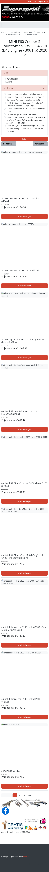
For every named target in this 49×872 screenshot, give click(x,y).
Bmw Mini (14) (12, 79)
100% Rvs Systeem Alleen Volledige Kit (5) (24, 94)
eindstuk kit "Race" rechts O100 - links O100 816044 (24, 485)
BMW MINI (28, 32)
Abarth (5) (10, 82)
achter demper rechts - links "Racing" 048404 (20, 200)
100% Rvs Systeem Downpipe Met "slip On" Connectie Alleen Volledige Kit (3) (24, 104)
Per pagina (39, 144)
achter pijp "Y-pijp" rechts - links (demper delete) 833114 (22, 341)
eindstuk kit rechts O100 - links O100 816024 (20, 700)
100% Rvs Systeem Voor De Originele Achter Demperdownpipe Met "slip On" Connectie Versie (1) (25, 128)
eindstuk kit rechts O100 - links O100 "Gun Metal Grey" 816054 (23, 628)
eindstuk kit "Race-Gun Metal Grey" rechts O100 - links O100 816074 (23, 556)
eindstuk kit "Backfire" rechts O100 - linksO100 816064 (20, 413)
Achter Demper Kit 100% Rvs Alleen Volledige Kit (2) (25, 110)
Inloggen (32, 1)
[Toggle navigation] (4, 25)
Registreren (43, 1)
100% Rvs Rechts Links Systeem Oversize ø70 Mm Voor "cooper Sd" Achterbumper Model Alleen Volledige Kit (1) (25, 120)
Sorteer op (8, 144)
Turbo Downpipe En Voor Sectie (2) (21, 114)
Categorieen (15, 32)
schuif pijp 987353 (10, 770)
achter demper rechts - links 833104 (20, 270)
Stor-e (26, 856)
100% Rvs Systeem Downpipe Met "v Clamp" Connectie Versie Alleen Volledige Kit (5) (25, 98)
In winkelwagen (24, 216)
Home (3, 32)
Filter (24, 139)
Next (30, 795)
